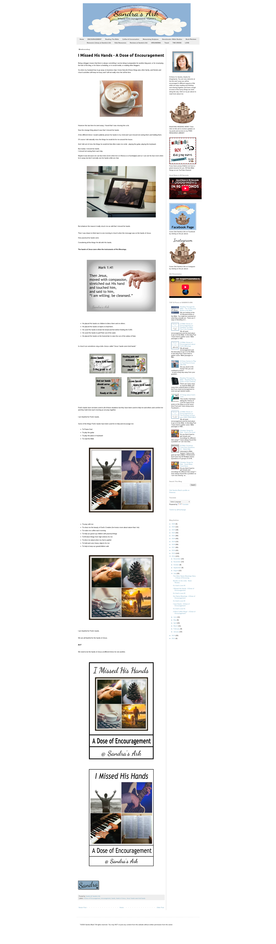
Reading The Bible (112, 39)
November (177, 562)
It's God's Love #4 (179, 585)
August (176, 570)
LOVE (187, 43)
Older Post (160, 907)
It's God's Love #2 (179, 601)
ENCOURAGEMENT (95, 39)
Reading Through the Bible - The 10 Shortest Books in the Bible (188, 308)
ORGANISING (156, 43)
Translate (185, 504)
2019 (174, 541)
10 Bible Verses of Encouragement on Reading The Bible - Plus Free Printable (187, 326)
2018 (174, 544)
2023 (174, 530)
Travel (167, 43)
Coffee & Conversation (130, 39)
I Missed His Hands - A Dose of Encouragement (183, 589)
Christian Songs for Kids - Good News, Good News (186, 464)
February (176, 629)
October (176, 565)
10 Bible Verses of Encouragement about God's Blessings (187, 344)
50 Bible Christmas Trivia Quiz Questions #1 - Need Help (187, 447)
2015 (174, 553)
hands (113, 898)
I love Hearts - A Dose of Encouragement (181, 605)
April (175, 623)
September (177, 567)
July (175, 573)
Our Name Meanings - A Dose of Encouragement (184, 597)
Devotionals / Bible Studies (172, 39)
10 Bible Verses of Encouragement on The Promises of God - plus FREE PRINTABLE (188, 414)
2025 (174, 524)
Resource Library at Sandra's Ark (99, 43)
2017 (174, 547)
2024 (174, 527)
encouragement (106, 898)
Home (82, 39)
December (177, 559)
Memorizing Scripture (150, 39)
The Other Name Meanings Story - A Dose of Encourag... (184, 577)
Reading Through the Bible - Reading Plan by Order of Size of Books (188, 380)
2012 (174, 638)
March (175, 626)
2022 (174, 533)
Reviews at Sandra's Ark (138, 43)
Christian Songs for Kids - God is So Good (187, 431)
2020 (174, 538)
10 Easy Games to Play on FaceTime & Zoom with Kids (188, 363)
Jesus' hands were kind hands (136, 898)
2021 (174, 535)
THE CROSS (177, 43)
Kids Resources (120, 43)
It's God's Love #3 (179, 593)
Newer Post (82, 907)
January (176, 632)
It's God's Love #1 (179, 609)
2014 (174, 556)
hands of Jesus (121, 898)
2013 (174, 635)
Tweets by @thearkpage (177, 510)
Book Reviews (191, 39)
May (175, 620)
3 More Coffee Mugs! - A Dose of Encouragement (184, 612)
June (175, 617)
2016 (174, 550)
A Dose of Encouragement (92, 898)
